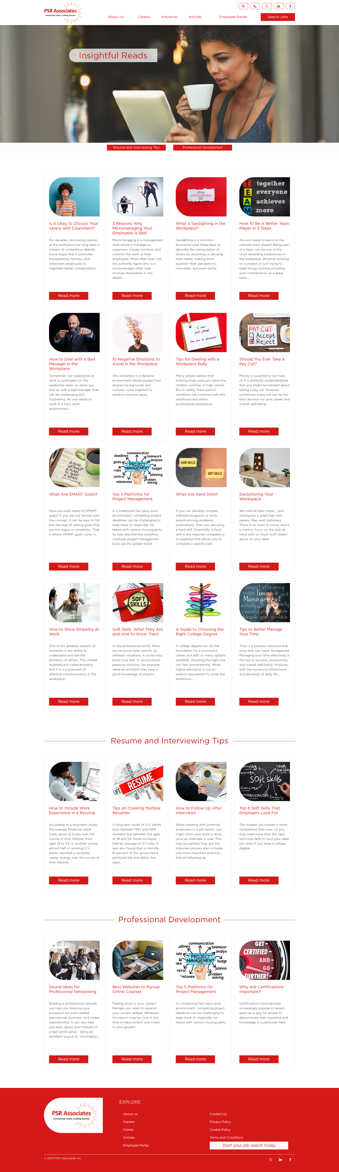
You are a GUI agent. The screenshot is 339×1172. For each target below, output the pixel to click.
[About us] (164, 1114)
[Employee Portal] (164, 1145)
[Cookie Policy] (252, 1130)
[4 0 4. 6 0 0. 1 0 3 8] (255, 6)
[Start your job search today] (249, 1145)
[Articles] (195, 17)
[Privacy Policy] (252, 1122)
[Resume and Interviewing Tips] (136, 148)
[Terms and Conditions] (252, 1138)
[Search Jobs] (278, 17)
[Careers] (144, 17)
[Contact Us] (252, 1114)
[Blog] (63, 12)
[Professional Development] (202, 148)
